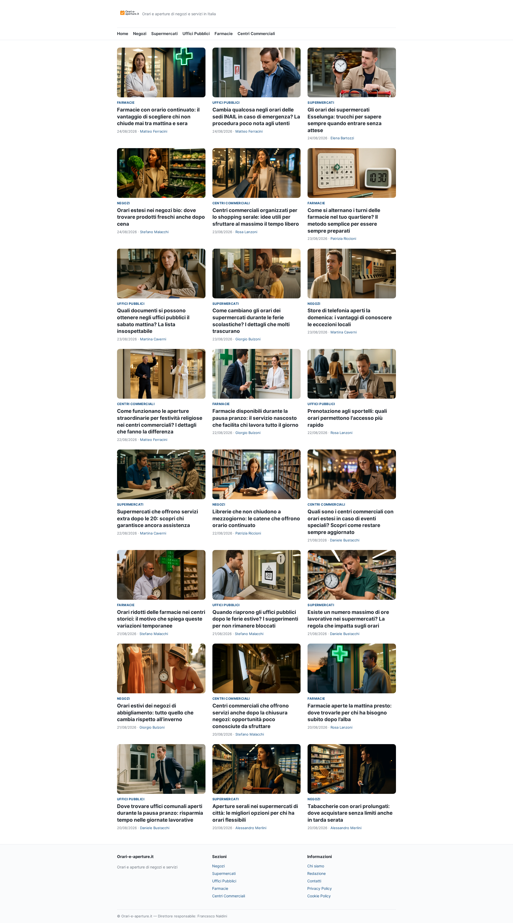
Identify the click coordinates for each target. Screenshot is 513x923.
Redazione (316, 873)
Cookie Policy (319, 896)
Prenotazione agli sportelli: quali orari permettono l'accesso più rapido (347, 418)
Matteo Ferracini (153, 131)
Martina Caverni (153, 339)
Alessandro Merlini (250, 828)
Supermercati (164, 33)
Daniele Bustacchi (344, 540)
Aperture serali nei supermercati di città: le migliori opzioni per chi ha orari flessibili (255, 813)
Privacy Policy (319, 888)
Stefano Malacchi (154, 232)
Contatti (314, 881)
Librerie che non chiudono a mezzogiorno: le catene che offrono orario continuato (256, 518)
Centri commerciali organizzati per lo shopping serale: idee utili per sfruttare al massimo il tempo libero (255, 217)
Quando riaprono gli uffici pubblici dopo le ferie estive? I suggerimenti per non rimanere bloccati (255, 619)
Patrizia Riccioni (343, 238)
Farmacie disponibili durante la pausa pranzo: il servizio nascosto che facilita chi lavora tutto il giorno (255, 418)
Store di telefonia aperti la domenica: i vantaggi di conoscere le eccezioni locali (350, 317)
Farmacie (224, 33)
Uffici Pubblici (196, 33)
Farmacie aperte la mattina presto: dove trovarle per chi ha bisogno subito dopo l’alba (350, 712)
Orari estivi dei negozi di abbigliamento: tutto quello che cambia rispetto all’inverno (155, 712)
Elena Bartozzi (342, 138)
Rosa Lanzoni (246, 232)
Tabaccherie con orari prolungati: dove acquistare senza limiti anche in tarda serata (350, 813)
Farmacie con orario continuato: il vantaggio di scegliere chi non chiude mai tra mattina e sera (158, 116)
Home (122, 33)
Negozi (139, 33)
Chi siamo (315, 866)
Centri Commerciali (256, 33)
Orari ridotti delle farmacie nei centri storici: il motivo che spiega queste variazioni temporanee (161, 619)
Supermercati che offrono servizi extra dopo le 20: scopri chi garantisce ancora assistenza (157, 518)
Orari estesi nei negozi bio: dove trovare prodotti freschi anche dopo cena (161, 217)
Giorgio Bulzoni (248, 339)
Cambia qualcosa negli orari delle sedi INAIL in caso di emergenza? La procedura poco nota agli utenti (256, 116)
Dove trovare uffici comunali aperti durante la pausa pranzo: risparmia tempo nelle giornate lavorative (160, 813)
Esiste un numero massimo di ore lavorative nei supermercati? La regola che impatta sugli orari (348, 619)
